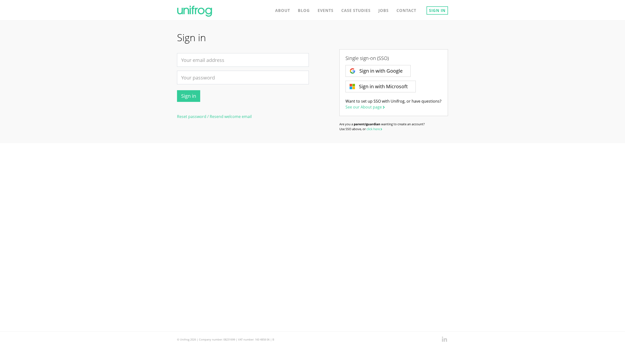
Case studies (356, 10)
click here (373, 129)
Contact (406, 10)
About (282, 10)
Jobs (383, 10)
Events (325, 10)
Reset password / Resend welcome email (214, 116)
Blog (304, 10)
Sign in (437, 10)
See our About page (363, 107)
